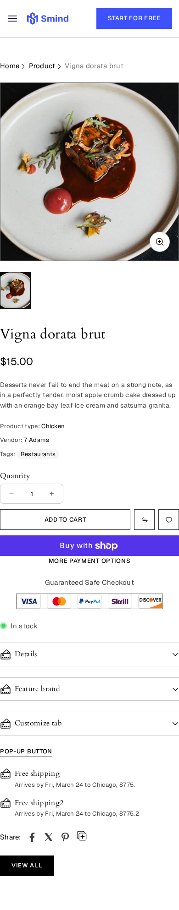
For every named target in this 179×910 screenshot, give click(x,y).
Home (9, 65)
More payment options (90, 561)
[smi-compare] (168, 519)
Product (42, 65)
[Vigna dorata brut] (32, 837)
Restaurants (38, 454)
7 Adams (36, 440)
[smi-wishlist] (144, 519)
